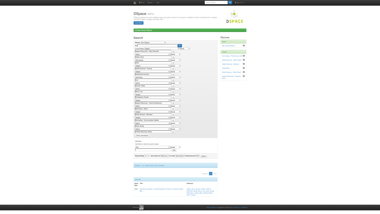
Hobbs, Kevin (191, 189)
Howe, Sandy (210, 191)
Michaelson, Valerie (193, 193)
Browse (149, 2)
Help (157, 2)
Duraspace (236, 207)
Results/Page (139, 156)
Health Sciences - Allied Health (231, 60)
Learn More (138, 23)
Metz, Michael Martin (206, 193)
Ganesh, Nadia (200, 189)
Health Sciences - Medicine (230, 64)
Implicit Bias (225, 68)
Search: (137, 42)
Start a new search (142, 135)
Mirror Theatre (191, 195)
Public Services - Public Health (231, 72)
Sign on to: (240, 2)
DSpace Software (211, 207)
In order (172, 156)
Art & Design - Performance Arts (232, 56)
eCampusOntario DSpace (143, 30)
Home (142, 2)
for (136, 45)
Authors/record (190, 156)
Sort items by (155, 156)
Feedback (244, 207)
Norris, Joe (201, 191)
